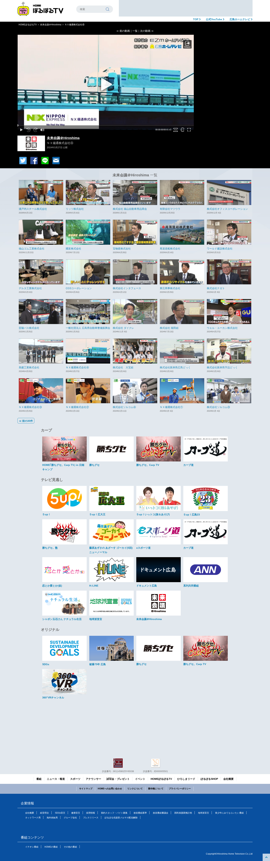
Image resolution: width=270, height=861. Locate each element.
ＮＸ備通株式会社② (77, 407)
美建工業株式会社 (29, 367)
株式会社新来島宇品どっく (222, 367)
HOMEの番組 (51, 847)
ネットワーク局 (33, 817)
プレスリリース (90, 817)
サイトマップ (85, 788)
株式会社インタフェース (127, 288)
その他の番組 (70, 847)
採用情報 (90, 813)
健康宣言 (75, 813)
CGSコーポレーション (79, 288)
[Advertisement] (186, 8)
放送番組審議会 (160, 813)
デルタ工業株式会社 (30, 288)
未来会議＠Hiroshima (50, 24)
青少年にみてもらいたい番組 (229, 813)
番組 (39, 778)
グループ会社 (70, 817)
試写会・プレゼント (118, 778)
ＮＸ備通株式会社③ (30, 407)
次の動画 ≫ (147, 30)
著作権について (155, 788)
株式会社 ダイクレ (123, 327)
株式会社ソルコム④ (124, 407)
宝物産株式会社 (122, 248)
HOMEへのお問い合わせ (110, 788)
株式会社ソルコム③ (218, 407)
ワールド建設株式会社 (220, 248)
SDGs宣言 (60, 813)
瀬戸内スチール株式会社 (33, 208)
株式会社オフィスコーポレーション (227, 208)
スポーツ (75, 778)
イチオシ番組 (31, 847)
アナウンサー (93, 778)
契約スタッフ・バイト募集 (114, 813)
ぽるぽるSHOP (209, 778)
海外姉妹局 (52, 817)
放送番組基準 (140, 813)
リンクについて (135, 788)
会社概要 (228, 778)
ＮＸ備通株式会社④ (77, 367)
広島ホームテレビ (240, 19)
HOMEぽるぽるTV (28, 24)
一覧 (135, 30)
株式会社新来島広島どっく (175, 367)
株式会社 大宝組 (123, 367)
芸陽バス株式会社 (29, 327)
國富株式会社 (73, 248)
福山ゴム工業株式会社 (31, 248)
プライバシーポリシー (180, 788)
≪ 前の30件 (26, 420)
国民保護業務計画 (183, 813)
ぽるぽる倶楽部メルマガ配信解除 (121, 817)
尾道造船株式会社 (170, 248)
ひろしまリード (186, 778)
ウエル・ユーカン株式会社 (222, 327)
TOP (196, 19)
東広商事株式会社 (170, 288)
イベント (140, 778)
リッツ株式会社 (75, 208)
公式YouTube (214, 19)
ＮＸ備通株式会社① (171, 407)
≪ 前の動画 (123, 30)
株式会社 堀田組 (169, 327)
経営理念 (44, 813)
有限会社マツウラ (170, 208)
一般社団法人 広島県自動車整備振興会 (88, 327)
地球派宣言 (203, 813)
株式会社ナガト (216, 288)
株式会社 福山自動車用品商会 (130, 208)
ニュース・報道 (56, 778)
